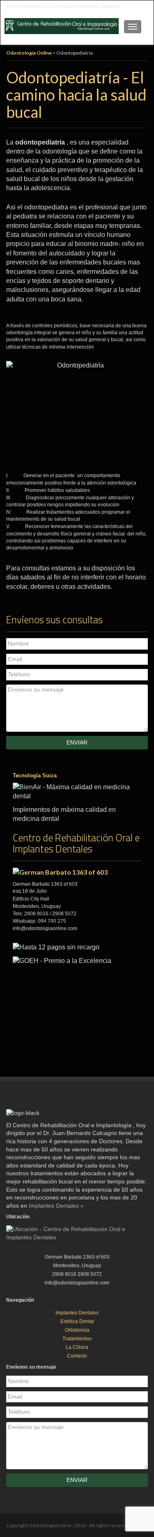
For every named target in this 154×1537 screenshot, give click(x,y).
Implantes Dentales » (56, 1205)
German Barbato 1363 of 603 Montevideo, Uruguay (63, 6)
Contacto (77, 1356)
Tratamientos (77, 1339)
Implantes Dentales (77, 1313)
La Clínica (77, 1347)
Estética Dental (77, 1321)
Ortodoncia (77, 1330)
